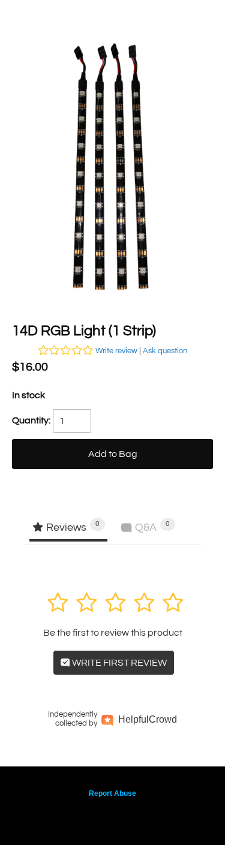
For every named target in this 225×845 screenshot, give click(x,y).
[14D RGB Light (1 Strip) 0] (112, 169)
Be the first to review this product (112, 632)
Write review (116, 351)
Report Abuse (112, 793)
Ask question (165, 351)
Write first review (118, 662)
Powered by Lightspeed (112, 813)
